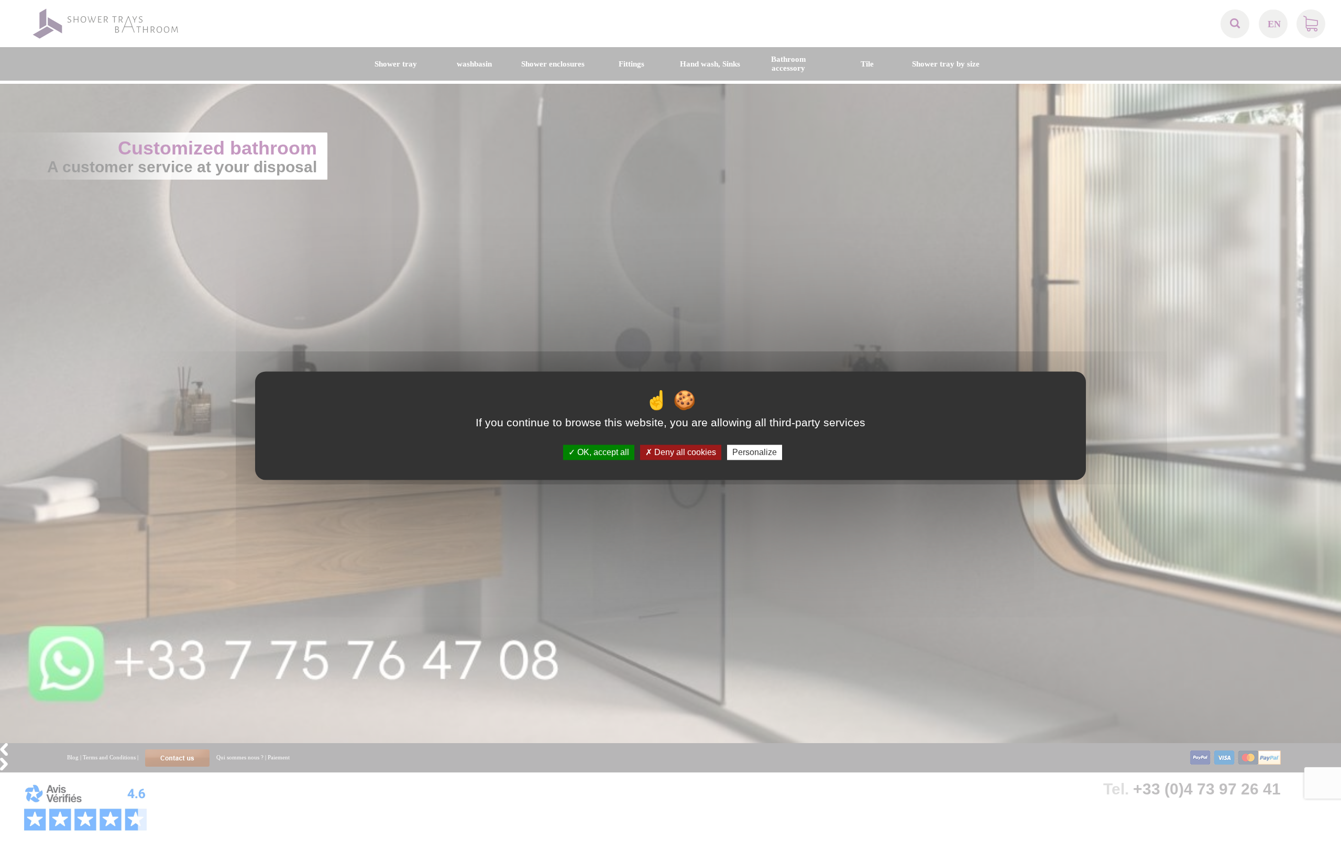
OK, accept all (602, 452)
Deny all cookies (684, 452)
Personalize (754, 452)
